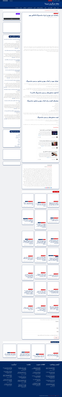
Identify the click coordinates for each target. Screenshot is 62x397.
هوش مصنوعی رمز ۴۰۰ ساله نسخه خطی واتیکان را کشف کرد (28, 203)
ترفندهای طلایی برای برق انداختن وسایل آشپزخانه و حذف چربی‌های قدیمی (52, 355)
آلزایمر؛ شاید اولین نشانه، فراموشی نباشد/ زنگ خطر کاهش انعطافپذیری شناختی (22, 381)
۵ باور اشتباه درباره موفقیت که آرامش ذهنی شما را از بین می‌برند (41, 204)
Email (57, 331)
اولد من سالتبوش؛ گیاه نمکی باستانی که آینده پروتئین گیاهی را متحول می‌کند (28, 258)
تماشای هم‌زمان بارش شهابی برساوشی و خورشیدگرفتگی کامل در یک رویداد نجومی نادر (53, 203)
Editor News (53, 395)
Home (57, 10)
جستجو (18, 13)
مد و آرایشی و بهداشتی (40, 7)
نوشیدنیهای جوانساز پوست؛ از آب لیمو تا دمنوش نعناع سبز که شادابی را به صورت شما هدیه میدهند (50, 376)
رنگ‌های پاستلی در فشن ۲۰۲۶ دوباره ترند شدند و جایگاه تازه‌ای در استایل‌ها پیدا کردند (50, 368)
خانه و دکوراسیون (29, 7)
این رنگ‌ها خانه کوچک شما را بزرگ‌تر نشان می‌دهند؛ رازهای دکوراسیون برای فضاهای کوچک (25, 354)
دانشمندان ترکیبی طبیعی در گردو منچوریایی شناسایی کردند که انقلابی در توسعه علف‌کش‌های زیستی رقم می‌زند (41, 309)
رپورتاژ (19, 139)
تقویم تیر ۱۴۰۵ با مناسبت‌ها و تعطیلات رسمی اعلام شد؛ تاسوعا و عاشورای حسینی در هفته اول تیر (36, 384)
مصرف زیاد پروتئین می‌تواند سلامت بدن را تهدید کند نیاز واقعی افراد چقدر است (21, 373)
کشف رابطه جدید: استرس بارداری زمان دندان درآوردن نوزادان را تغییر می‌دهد (41, 292)
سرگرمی (54, 7)
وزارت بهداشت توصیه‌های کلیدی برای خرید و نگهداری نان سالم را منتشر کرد (41, 275)
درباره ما (21, 7)
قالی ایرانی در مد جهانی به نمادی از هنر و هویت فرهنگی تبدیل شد (12, 50)
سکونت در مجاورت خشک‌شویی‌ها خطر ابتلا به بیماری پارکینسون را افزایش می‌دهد (22, 368)
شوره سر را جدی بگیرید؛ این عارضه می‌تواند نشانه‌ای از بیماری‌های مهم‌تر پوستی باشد (50, 385)
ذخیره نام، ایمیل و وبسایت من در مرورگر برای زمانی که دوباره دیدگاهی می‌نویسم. (47, 335)
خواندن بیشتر (16, 48)
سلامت (45, 7)
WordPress (49, 395)
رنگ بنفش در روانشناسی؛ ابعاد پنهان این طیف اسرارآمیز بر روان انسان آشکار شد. (53, 291)
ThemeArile (57, 395)
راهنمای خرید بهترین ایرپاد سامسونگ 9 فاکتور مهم (50, 10)
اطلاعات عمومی (50, 7)
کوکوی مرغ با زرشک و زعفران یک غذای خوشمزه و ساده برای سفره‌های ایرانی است (7, 380)
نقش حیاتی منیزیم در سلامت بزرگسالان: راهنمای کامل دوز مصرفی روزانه (28, 308)
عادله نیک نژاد (49, 165)
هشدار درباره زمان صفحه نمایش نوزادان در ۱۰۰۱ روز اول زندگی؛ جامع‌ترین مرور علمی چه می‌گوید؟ (22, 385)
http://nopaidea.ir (49, 166)
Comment (57, 321)
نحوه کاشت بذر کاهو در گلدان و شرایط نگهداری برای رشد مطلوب (28, 221)
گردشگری (24, 7)
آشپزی (34, 7)
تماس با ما (17, 7)
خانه (58, 7)
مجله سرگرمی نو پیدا (52, 4)
